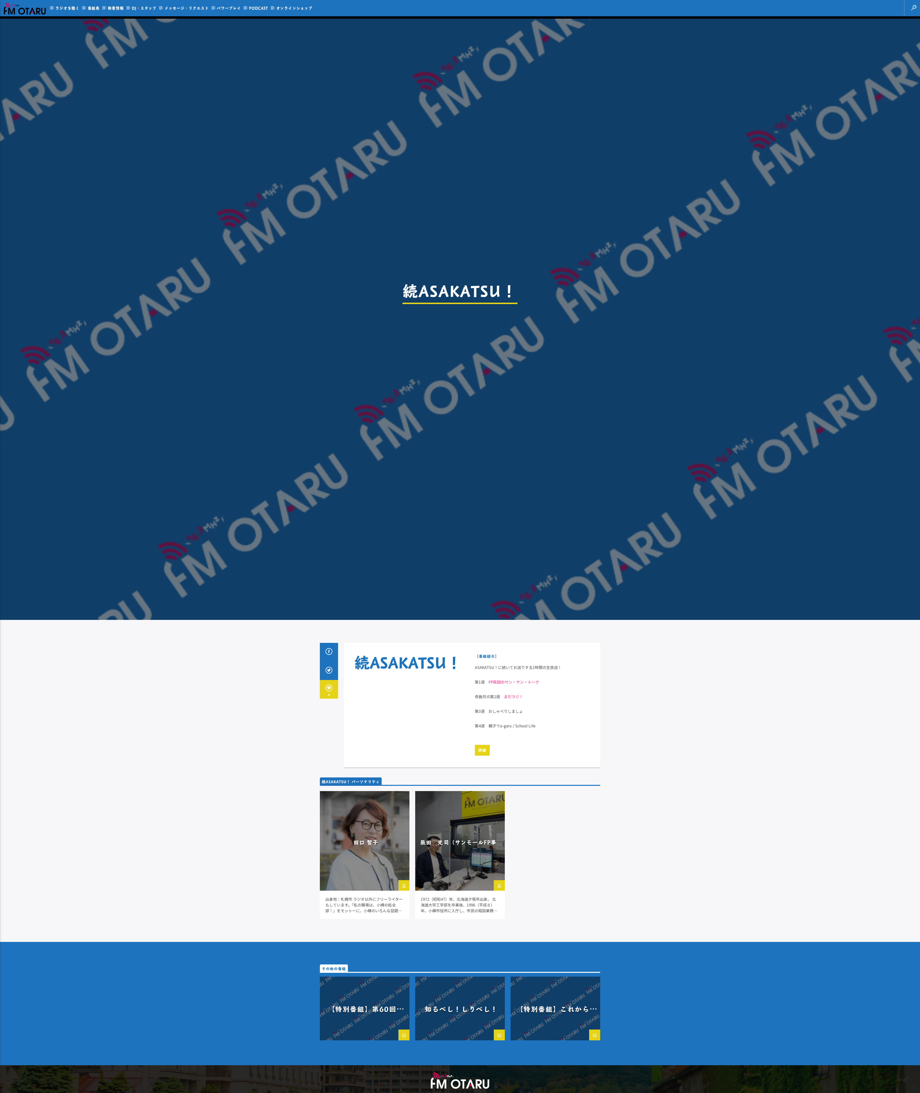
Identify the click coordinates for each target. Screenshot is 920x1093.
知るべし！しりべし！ (461, 1012)
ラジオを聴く (67, 8)
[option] (364, 858)
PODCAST (258, 8)
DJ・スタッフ (144, 8)
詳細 (482, 753)
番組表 (94, 8)
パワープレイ (229, 8)
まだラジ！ (513, 699)
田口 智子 (365, 845)
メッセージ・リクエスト (187, 8)
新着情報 (116, 8)
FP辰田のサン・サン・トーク (514, 684)
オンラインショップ (294, 8)
